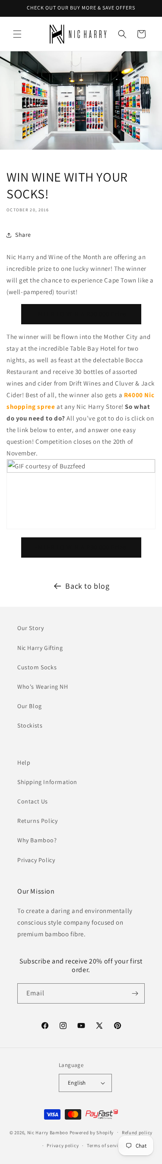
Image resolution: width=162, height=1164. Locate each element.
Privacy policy (63, 1145)
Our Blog (29, 706)
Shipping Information (47, 782)
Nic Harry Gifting (40, 648)
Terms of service (105, 1145)
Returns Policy (37, 821)
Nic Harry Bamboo (47, 1132)
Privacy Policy (36, 860)
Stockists (29, 725)
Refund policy (137, 1132)
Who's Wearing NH (42, 686)
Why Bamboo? (37, 840)
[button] (17, 34)
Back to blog (87, 586)
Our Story (30, 628)
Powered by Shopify (92, 1132)
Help (23, 762)
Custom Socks (37, 667)
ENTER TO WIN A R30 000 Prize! (81, 314)
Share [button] (23, 234)
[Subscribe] (134, 993)
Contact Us (32, 801)
